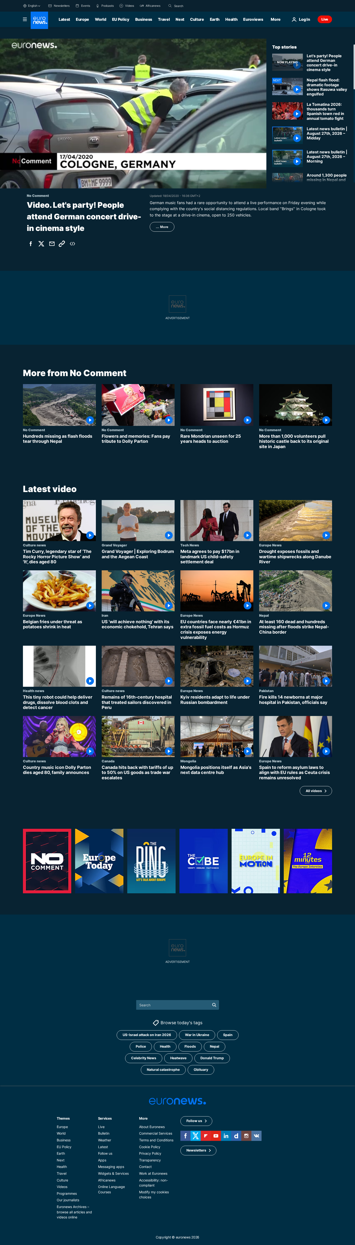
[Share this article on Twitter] (41, 244)
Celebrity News (143, 1058)
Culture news (34, 545)
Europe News (270, 545)
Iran (105, 615)
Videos (62, 1187)
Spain (228, 1035)
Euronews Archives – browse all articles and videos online (74, 1211)
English (32, 5)
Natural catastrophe (163, 1069)
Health (231, 19)
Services (105, 1118)
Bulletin (103, 1133)
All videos (314, 791)
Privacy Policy (150, 1153)
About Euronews (152, 1126)
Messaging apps (111, 1167)
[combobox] (194, 6)
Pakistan (266, 691)
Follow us (105, 1153)
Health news (33, 691)
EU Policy (120, 19)
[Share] (52, 244)
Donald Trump (212, 1058)
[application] (133, 113)
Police (141, 1046)
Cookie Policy (149, 1147)
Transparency (150, 1160)
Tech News (189, 545)
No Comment (34, 430)
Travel (164, 19)
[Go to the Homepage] (39, 20)
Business (143, 19)
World (100, 19)
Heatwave (178, 1058)
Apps (102, 1160)
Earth (215, 19)
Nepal (264, 615)
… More (162, 227)
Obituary (201, 1069)
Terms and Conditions (156, 1140)
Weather (104, 1140)
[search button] (170, 6)
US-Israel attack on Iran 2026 (147, 1035)
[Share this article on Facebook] (31, 244)
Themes (63, 1118)
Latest (64, 19)
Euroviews (253, 19)
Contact (145, 1167)
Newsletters (196, 1150)
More (143, 1118)
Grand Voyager (114, 545)
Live (324, 19)
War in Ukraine (197, 1035)
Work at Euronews (153, 1173)
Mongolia (188, 761)
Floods (190, 1046)
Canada (108, 761)
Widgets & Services (113, 1173)
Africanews (106, 1180)
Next (180, 19)
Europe (82, 19)
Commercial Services (155, 1133)
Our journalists (68, 1200)
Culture (197, 19)
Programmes (67, 1193)
